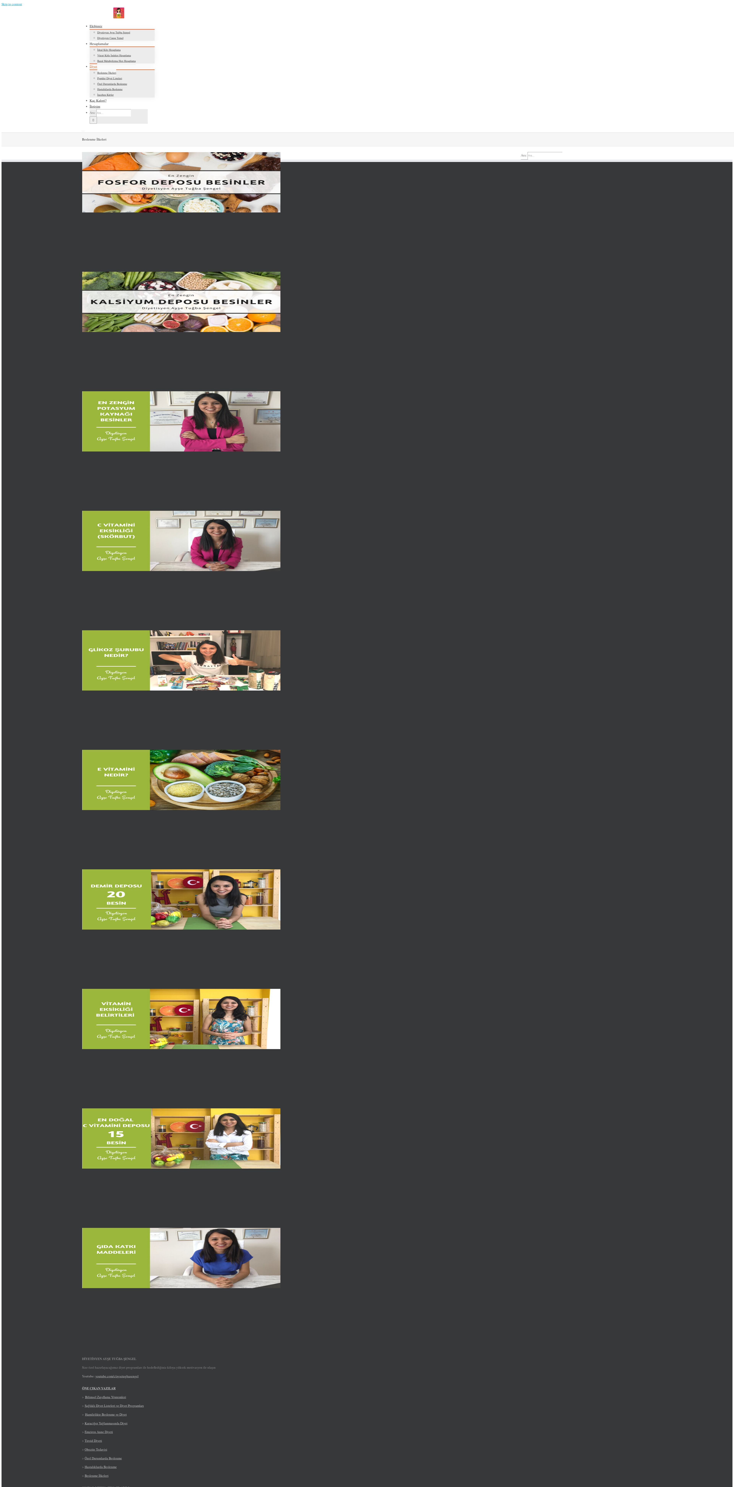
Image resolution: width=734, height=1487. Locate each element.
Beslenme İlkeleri (97, 1475)
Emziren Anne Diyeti (99, 1432)
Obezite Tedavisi (96, 1449)
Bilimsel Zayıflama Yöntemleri (105, 1397)
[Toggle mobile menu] (83, 130)
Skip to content (12, 4)
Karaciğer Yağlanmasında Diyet (106, 1423)
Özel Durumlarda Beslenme (103, 1458)
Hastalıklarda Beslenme (101, 1467)
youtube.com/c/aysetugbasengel (117, 1376)
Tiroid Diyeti (93, 1440)
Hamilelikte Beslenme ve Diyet (106, 1414)
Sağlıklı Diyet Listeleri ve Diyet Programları (114, 1405)
